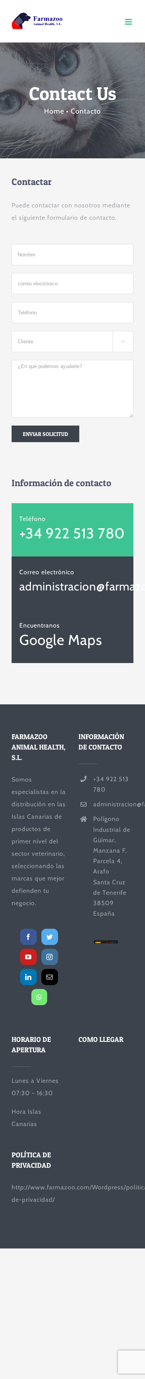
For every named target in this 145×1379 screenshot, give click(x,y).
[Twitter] (49, 937)
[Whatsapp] (39, 997)
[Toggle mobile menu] (129, 22)
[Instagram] (49, 957)
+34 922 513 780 (72, 533)
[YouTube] (28, 957)
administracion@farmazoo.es (113, 804)
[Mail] (49, 977)
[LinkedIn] (28, 977)
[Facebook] (28, 937)
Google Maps (60, 639)
